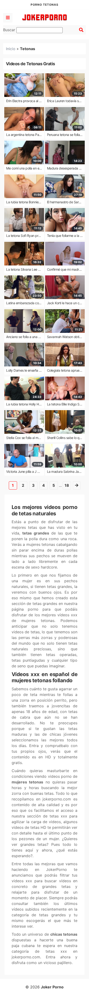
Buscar (9, 29)
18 (67, 485)
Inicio (10, 48)
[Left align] (8, 17)
